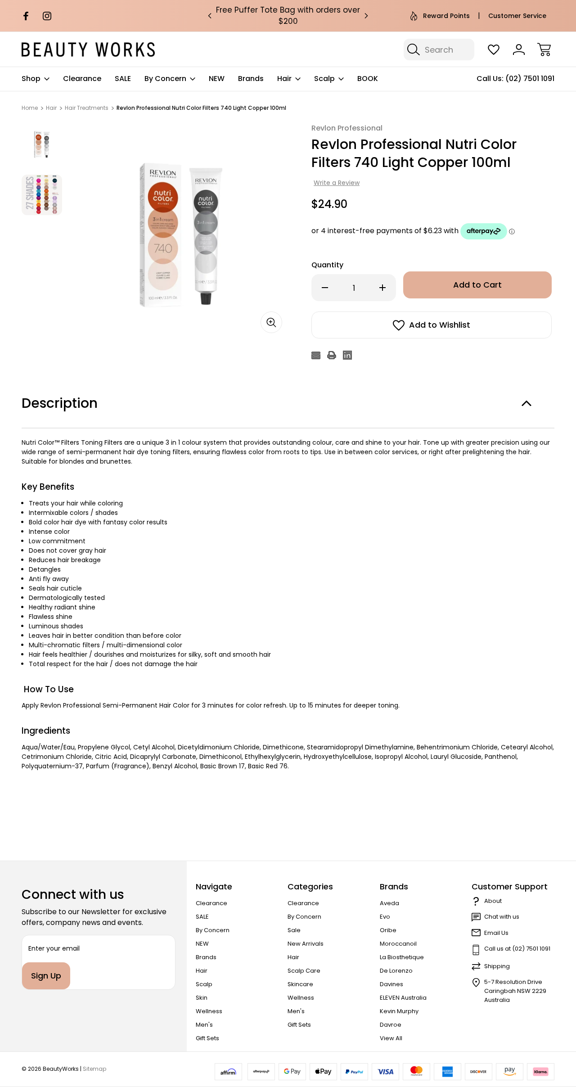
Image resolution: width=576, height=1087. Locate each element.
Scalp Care (304, 970)
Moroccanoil (398, 943)
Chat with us (501, 916)
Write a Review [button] (337, 182)
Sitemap (94, 1069)
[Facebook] (26, 16)
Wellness (209, 1011)
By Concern (165, 78)
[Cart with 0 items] (544, 49)
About (493, 901)
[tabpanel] (42, 143)
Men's (204, 1024)
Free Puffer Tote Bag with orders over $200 (288, 16)
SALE (123, 78)
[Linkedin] (347, 355)
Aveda (389, 903)
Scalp (324, 78)
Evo (385, 916)
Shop (31, 78)
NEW (217, 78)
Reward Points (446, 15)
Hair (284, 78)
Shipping (497, 966)
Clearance (82, 78)
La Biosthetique (402, 957)
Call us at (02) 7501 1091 (517, 948)
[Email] (315, 355)
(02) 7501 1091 (529, 78)
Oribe (388, 930)
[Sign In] (518, 49)
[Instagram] (47, 16)
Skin (201, 997)
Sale (294, 930)
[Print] (331, 355)
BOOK (367, 78)
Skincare (300, 984)
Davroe (390, 1024)
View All (391, 1038)
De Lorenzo (396, 970)
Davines (391, 984)
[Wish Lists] (493, 49)
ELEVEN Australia (403, 997)
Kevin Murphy (399, 1011)
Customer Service (517, 15)
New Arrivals (306, 943)
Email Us (496, 933)
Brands (251, 78)
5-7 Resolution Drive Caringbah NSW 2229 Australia (515, 991)
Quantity (327, 265)
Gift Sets (207, 1038)
